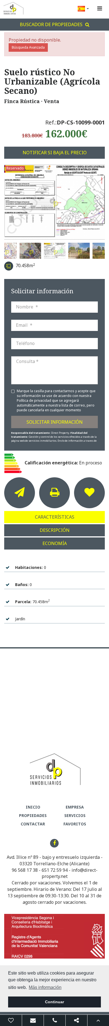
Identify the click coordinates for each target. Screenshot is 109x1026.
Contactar (33, 824)
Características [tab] (54, 517)
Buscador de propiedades (51, 24)
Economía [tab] (54, 543)
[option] (54, 202)
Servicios (75, 815)
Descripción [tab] (55, 530)
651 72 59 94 (55, 870)
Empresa (75, 807)
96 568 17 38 (25, 870)
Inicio (33, 807)
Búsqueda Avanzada (28, 47)
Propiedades (33, 815)
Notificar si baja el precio (55, 152)
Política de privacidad (34, 400)
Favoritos (74, 824)
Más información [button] (45, 987)
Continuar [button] (54, 1002)
